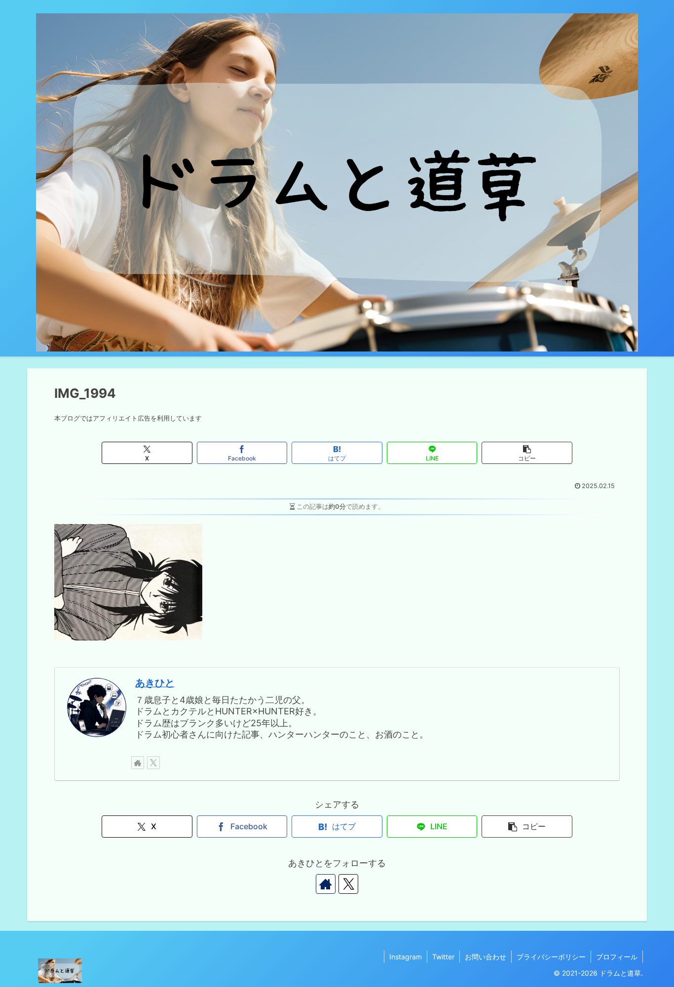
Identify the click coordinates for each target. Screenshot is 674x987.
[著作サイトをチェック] (137, 762)
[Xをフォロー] (153, 762)
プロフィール (616, 956)
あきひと (155, 683)
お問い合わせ (485, 956)
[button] (527, 453)
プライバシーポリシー (551, 956)
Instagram (405, 956)
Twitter (443, 956)
